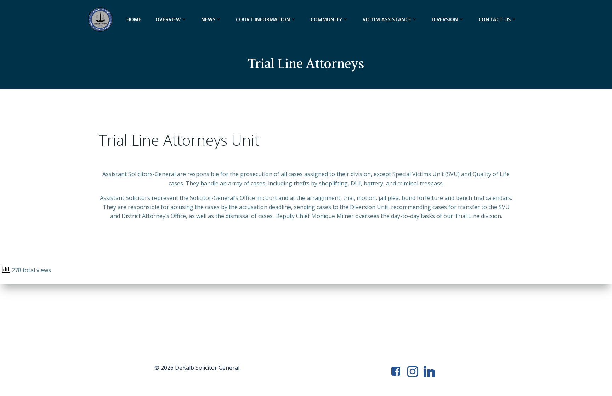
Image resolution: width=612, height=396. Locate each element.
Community (326, 19)
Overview (168, 19)
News (208, 19)
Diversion (445, 19)
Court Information (263, 19)
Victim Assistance (387, 19)
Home (133, 19)
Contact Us (494, 19)
